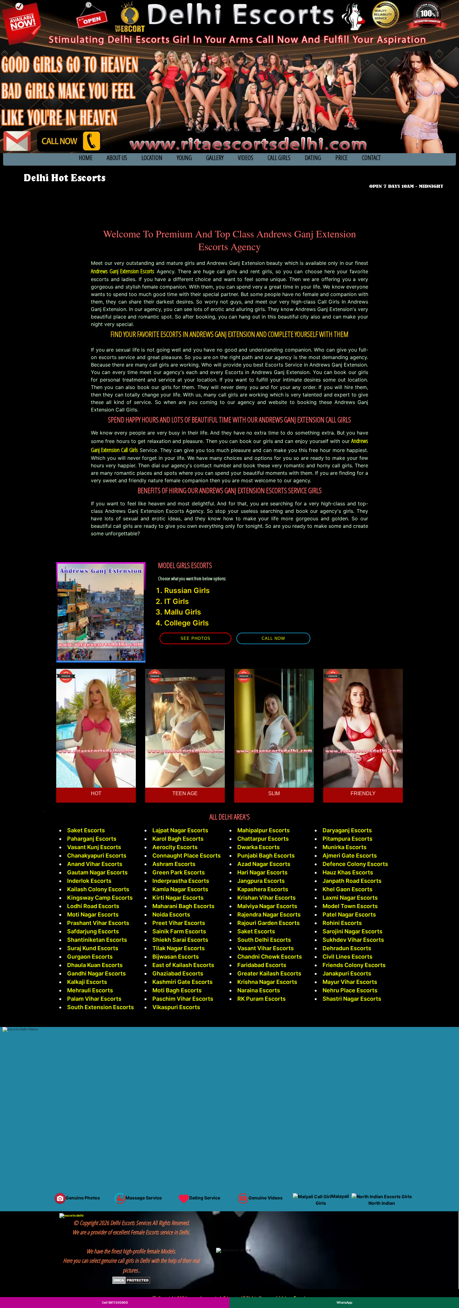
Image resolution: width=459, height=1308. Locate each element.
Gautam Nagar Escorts (97, 872)
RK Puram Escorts (261, 998)
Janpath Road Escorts (352, 881)
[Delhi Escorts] (64, 178)
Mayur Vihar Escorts (350, 982)
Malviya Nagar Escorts (267, 906)
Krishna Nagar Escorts (267, 982)
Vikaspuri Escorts (176, 1007)
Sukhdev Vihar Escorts (353, 939)
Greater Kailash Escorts (269, 973)
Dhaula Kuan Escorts (95, 965)
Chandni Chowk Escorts (269, 956)
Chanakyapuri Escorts (96, 855)
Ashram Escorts (173, 864)
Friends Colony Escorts (354, 965)
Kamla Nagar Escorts (180, 889)
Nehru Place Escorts (350, 990)
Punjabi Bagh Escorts (266, 855)
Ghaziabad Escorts (177, 973)
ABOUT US (117, 157)
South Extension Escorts (100, 1007)
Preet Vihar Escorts (178, 923)
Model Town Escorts (350, 906)
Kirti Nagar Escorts (178, 897)
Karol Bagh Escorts (178, 838)
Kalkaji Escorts (87, 982)
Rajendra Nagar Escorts (269, 914)
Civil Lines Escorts (348, 956)
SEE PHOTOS (195, 638)
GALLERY (215, 157)
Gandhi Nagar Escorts (96, 973)
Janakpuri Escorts (347, 973)
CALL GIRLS (279, 157)
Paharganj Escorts (91, 838)
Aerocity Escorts (175, 847)
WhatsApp (344, 1302)
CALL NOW (273, 638)
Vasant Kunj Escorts (94, 847)
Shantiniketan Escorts (97, 939)
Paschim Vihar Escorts (182, 998)
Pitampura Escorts (348, 838)
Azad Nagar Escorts (263, 864)
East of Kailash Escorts (183, 965)
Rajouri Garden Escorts (268, 923)
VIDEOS (245, 157)
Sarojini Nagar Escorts (353, 931)
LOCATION (151, 157)
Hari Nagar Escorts (262, 872)
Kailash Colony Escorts (98, 889)
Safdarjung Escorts (93, 931)
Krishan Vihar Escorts (266, 897)
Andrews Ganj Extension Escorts (122, 271)
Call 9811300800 (115, 1302)
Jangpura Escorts (261, 881)
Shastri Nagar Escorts (352, 998)
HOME (85, 157)
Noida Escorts (171, 914)
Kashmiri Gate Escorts (182, 982)
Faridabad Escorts (261, 965)
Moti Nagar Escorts (93, 914)
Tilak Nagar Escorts (178, 948)
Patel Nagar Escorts (349, 914)
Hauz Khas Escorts (348, 872)
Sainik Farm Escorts (179, 931)
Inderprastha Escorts (180, 881)
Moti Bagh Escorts (177, 990)
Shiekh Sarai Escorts (180, 939)
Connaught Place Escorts (186, 855)
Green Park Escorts (178, 872)
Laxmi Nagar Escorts (350, 897)
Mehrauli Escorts (90, 990)
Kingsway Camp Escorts (100, 897)
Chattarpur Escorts (263, 838)
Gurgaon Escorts (90, 956)
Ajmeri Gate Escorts (350, 855)
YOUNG (184, 157)
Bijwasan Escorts (175, 956)
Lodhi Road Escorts (93, 906)
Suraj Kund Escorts (92, 948)
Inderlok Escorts (89, 881)
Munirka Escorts (345, 847)
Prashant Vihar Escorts (98, 923)
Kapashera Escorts (262, 889)
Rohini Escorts (342, 923)
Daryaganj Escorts (347, 830)
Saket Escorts (86, 830)
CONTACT (371, 157)
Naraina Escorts (258, 990)
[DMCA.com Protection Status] (131, 1280)
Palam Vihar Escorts (94, 998)
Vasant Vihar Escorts (265, 948)
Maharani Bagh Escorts (183, 906)
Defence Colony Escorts (355, 864)
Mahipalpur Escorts (263, 830)
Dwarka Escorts (258, 847)
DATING (313, 157)
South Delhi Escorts (264, 939)
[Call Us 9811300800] (407, 177)
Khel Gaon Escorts (348, 889)
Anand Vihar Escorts (94, 864)
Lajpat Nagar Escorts (180, 830)
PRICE (341, 157)
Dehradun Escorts (347, 948)
